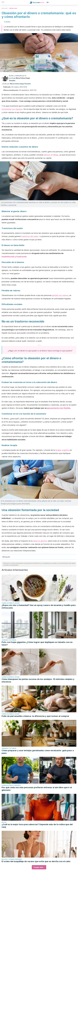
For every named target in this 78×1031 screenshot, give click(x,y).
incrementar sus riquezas (12, 109)
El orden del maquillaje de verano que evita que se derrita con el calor (36, 861)
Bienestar (5, 8)
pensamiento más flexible (58, 408)
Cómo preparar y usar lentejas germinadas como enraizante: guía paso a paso (38, 751)
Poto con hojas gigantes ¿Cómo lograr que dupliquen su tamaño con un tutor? (37, 643)
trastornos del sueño (29, 236)
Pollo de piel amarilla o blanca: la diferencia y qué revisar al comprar (35, 716)
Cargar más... (39, 867)
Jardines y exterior (9, 640)
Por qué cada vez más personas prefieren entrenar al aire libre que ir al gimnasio (37, 788)
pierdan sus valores (60, 295)
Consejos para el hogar (10, 603)
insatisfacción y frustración (14, 256)
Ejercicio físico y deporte (11, 785)
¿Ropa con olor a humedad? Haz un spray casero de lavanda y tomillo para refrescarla (39, 606)
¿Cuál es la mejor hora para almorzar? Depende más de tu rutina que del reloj (37, 825)
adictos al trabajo (51, 155)
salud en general (40, 541)
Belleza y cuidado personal (12, 859)
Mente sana (13, 8)
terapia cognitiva (62, 450)
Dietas (4, 822)
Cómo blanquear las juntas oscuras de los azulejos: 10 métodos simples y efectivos (38, 680)
